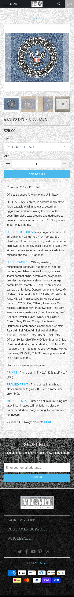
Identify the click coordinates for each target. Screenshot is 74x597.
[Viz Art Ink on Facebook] (27, 551)
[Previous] (7, 57)
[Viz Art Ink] (37, 4)
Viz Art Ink (41, 563)
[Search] (60, 3)
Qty (6, 155)
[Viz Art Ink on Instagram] (47, 551)
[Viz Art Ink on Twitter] (20, 551)
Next (36, 18)
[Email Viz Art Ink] (54, 551)
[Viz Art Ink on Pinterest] (40, 551)
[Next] (66, 57)
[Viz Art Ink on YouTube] (33, 551)
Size (6, 139)
